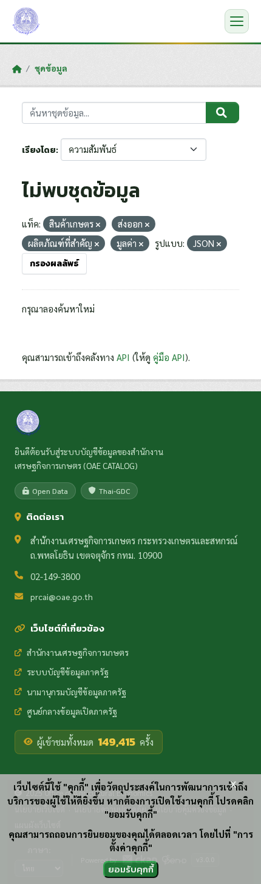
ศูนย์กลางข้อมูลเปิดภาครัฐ (72, 711)
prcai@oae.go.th (61, 596)
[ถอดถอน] (98, 224)
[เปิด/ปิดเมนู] (237, 21)
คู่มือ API (169, 357)
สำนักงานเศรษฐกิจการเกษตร (78, 652)
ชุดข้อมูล (51, 67)
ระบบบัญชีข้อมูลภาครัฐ (68, 671)
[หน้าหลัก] (16, 68)
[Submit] (222, 113)
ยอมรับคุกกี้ (131, 869)
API (123, 357)
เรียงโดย (39, 150)
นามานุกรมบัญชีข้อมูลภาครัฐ (76, 691)
